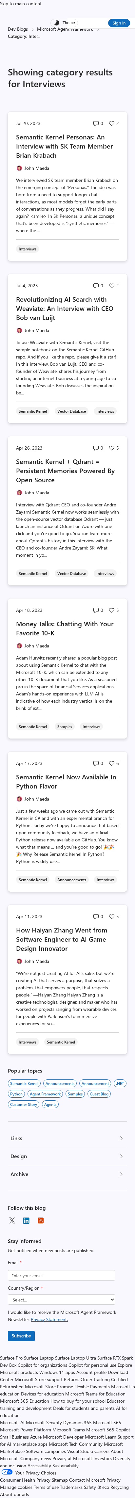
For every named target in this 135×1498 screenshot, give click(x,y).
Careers (101, 1451)
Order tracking (95, 1379)
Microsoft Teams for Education (95, 1394)
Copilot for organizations (42, 1365)
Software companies (46, 1451)
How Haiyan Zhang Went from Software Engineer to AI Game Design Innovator (61, 938)
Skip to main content (21, 3)
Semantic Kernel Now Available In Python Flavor (66, 781)
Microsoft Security (44, 1422)
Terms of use (46, 1487)
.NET (120, 1083)
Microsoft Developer (63, 1437)
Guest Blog (99, 1093)
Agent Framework (45, 1093)
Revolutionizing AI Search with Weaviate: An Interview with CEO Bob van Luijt (64, 308)
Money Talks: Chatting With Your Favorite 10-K (64, 628)
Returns (71, 1379)
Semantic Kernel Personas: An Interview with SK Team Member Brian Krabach (64, 145)
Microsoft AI (12, 1422)
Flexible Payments (92, 1386)
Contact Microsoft (87, 1480)
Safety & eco (96, 1487)
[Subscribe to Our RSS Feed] (41, 1220)
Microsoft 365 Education (24, 1401)
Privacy (113, 1480)
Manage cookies (16, 1487)
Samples (75, 1093)
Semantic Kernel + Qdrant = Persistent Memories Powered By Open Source (65, 470)
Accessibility (39, 1465)
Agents (50, 1104)
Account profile (91, 1372)
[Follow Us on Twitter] (12, 1220)
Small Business (14, 1437)
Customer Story (23, 1104)
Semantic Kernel (24, 1083)
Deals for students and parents (84, 1408)
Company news (35, 1458)
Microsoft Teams (68, 1429)
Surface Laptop (39, 1358)
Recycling (119, 1487)
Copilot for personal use (92, 1365)
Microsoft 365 (107, 1422)
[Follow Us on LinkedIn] (26, 1220)
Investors (102, 1458)
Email (15, 1262)
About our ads (14, 1494)
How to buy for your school (78, 1401)
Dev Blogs (18, 29)
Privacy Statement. (49, 1319)
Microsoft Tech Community (76, 1444)
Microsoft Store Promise (49, 1386)
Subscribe (21, 1335)
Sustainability (65, 1465)
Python (16, 1093)
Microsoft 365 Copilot (108, 1429)
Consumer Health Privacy (25, 1480)
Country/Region (25, 1288)
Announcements (60, 1083)
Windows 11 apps (57, 1372)
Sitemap (60, 1480)
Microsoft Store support (39, 1379)
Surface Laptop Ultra (75, 1358)
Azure (36, 1437)
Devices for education (42, 1394)
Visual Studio (80, 1451)
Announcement (95, 1083)
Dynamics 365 (77, 1422)
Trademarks (71, 1487)
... (39, 36)
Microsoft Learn (100, 1437)
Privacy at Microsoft (72, 1458)
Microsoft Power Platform (25, 1429)
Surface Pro (11, 1358)
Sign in (119, 22)
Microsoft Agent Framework (65, 29)
